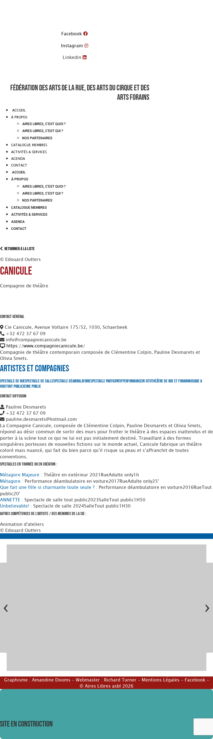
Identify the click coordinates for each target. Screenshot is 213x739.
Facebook (195, 679)
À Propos (19, 117)
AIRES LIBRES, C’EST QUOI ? (44, 124)
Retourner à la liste (19, 249)
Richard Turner (120, 679)
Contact (19, 165)
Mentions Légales (160, 679)
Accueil (18, 110)
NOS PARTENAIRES (37, 138)
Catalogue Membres (29, 145)
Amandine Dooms (51, 679)
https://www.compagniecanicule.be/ (45, 345)
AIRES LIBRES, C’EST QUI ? (42, 131)
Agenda (18, 158)
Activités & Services (29, 152)
